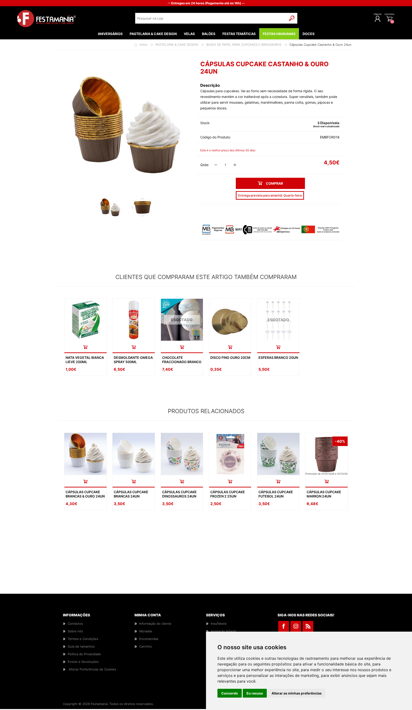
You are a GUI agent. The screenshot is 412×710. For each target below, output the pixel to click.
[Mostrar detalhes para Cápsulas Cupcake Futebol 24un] (278, 454)
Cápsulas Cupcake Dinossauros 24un (179, 494)
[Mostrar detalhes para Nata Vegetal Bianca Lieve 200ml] (85, 320)
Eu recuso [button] (255, 693)
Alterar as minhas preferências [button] (297, 693)
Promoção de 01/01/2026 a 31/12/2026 (327, 473)
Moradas (145, 631)
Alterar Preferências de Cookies (92, 669)
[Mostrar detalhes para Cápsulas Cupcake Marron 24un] (326, 454)
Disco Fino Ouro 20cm (230, 357)
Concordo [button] (229, 693)
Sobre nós (75, 631)
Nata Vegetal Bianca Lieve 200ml (85, 359)
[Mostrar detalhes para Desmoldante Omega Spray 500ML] (134, 320)
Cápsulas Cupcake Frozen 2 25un (227, 494)
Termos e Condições (83, 639)
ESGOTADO (182, 319)
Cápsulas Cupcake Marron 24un (324, 494)
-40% (340, 441)
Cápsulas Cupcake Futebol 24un (275, 494)
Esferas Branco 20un (278, 357)
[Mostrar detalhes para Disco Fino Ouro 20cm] (230, 320)
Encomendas (148, 639)
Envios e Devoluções (83, 662)
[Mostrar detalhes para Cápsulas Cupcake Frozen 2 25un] (230, 454)
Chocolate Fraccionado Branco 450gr (181, 361)
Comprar (85, 347)
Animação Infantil (223, 631)
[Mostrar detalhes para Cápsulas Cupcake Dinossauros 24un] (182, 454)
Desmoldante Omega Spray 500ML (133, 359)
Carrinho (389, 14)
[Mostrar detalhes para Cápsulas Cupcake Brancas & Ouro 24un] (85, 454)
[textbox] (211, 18)
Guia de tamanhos (81, 646)
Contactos (75, 623)
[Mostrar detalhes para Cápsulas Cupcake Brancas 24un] (134, 454)
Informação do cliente (155, 623)
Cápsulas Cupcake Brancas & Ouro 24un (85, 494)
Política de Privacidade (84, 654)
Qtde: (204, 165)
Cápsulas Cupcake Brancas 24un (131, 494)
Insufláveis (219, 623)
